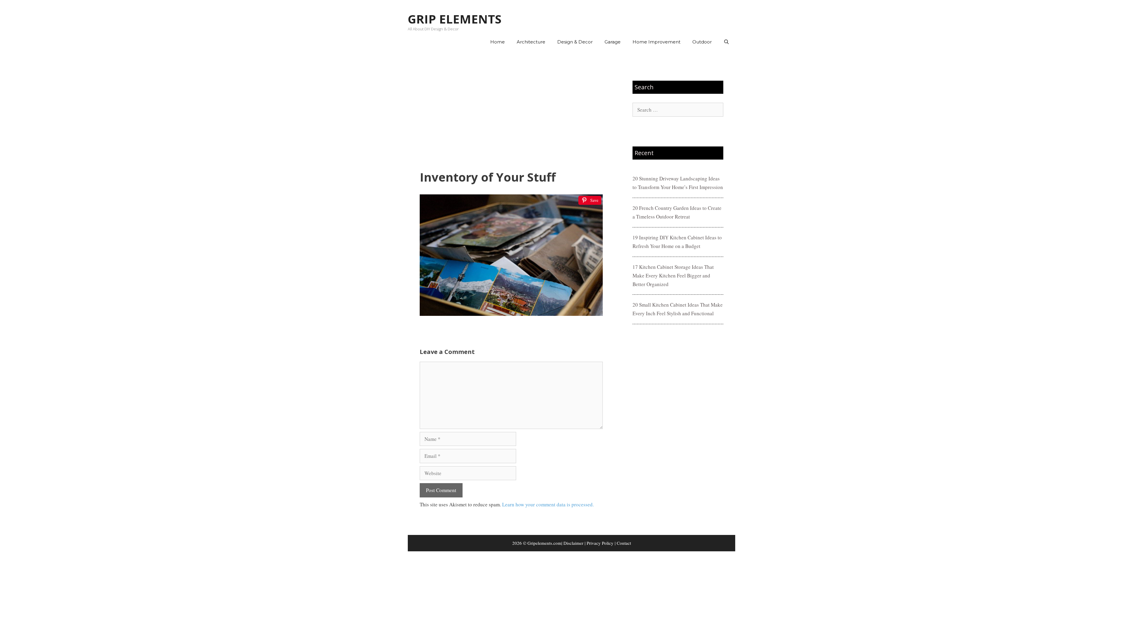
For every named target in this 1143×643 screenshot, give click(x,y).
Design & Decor (575, 42)
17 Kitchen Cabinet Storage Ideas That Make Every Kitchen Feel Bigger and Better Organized (673, 275)
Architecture (531, 42)
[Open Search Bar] (726, 42)
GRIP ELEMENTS (455, 19)
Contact (624, 543)
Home (497, 42)
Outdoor (702, 42)
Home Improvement (656, 42)
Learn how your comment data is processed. (548, 504)
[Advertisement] (511, 110)
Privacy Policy (600, 543)
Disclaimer (573, 543)
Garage (613, 42)
